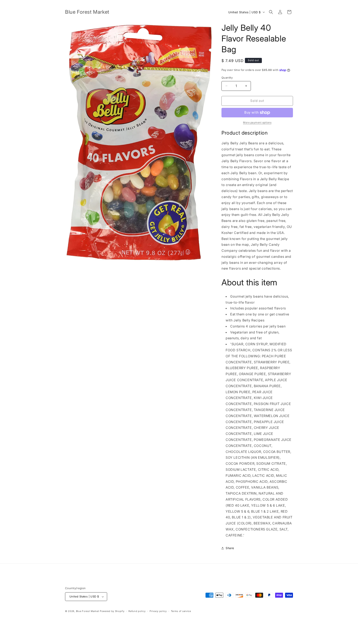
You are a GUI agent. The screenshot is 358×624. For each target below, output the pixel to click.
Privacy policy (158, 611)
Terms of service (181, 611)
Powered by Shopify (112, 611)
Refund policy (136, 611)
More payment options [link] (257, 122)
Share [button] (230, 548)
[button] (271, 12)
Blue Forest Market (87, 611)
